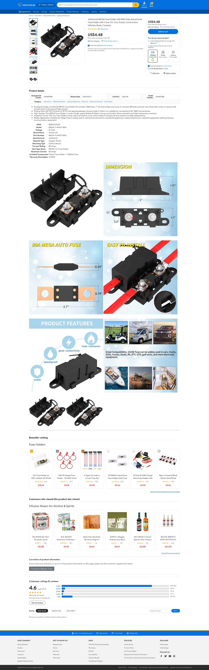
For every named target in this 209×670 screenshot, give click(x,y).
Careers (94, 12)
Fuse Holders (108, 102)
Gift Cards (56, 658)
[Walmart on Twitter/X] (165, 656)
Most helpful (71, 611)
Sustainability (21, 658)
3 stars (58, 591)
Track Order (118, 633)
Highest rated (56, 611)
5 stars (58, 586)
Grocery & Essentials (57, 12)
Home (31, 15)
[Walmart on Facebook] (161, 656)
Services (36, 12)
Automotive (38, 15)
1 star (58, 596)
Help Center (103, 633)
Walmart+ (56, 654)
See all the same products (171, 553)
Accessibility (93, 654)
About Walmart (22, 644)
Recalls (91, 651)
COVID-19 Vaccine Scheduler (99, 644)
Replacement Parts (49, 15)
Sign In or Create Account (83, 633)
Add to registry (171, 73)
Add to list (155, 73)
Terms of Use (128, 644)
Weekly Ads (133, 633)
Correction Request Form (41, 568)
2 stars (58, 594)
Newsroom (21, 651)
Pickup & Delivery (73, 12)
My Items (103, 12)
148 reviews (104, 29)
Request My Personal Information (135, 654)
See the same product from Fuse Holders (165, 491)
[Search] (135, 4)
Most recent (42, 611)
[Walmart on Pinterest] (174, 656)
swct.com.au (108, 45)
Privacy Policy (129, 648)
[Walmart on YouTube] (170, 656)
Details (166, 68)
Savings (44, 12)
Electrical (85, 102)
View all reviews (37, 603)
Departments (25, 12)
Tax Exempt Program (96, 661)
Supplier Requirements (25, 661)
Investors (20, 654)
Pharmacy (85, 12)
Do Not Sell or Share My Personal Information (139, 658)
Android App (164, 648)
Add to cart (163, 31)
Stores (55, 648)
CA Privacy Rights (130, 651)
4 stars (58, 588)
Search (175, 611)
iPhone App (164, 644)
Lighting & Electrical (63, 15)
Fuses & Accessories (96, 102)
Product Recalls (94, 658)
